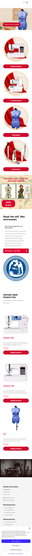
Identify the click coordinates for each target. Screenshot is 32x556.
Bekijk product (8, 203)
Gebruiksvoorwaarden (10, 512)
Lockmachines (16, 100)
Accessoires (16, 169)
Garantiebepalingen (9, 510)
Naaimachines (16, 66)
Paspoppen (16, 135)
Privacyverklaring (11, 553)
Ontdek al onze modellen (11, 24)
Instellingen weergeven (16, 549)
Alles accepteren (16, 541)
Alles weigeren (16, 545)
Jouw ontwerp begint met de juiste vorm (16, 14)
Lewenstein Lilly (9, 524)
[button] (29, 528)
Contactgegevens (9, 507)
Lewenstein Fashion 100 (10, 522)
